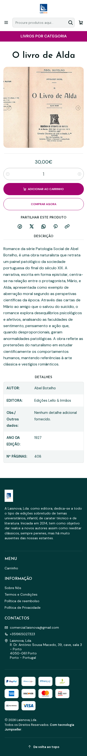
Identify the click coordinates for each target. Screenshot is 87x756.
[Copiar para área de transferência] (67, 226)
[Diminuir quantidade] (8, 174)
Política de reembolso (22, 601)
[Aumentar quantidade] (79, 174)
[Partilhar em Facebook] (20, 226)
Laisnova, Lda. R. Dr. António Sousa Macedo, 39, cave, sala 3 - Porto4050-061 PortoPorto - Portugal (46, 649)
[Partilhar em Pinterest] (55, 226)
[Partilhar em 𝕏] (32, 226)
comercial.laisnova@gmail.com (34, 627)
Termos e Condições (21, 594)
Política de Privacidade (23, 607)
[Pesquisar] (70, 22)
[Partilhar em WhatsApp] (43, 226)
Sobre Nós (13, 588)
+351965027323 (22, 634)
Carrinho (11, 568)
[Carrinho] (81, 22)
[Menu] (6, 22)
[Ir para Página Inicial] (43, 8)
